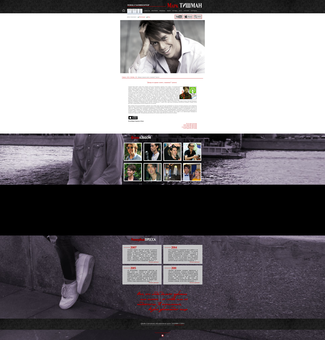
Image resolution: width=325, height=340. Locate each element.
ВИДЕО (169, 10)
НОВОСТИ (147, 10)
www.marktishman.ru (179, 325)
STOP (134, 10)
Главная (124, 77)
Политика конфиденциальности (162, 332)
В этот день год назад (191, 123)
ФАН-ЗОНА (186, 10)
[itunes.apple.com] (188, 18)
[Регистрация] (141, 17)
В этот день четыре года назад (189, 127)
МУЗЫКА (174, 10)
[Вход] (148, 17)
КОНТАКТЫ (194, 10)
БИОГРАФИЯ (154, 10)
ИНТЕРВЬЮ (162, 10)
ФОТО (180, 10)
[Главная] (123, 11)
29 (136, 77)
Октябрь (132, 77)
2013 (128, 77)
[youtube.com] (179, 18)
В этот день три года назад (190, 126)
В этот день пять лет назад (190, 128)
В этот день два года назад (190, 124)
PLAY (129, 10)
